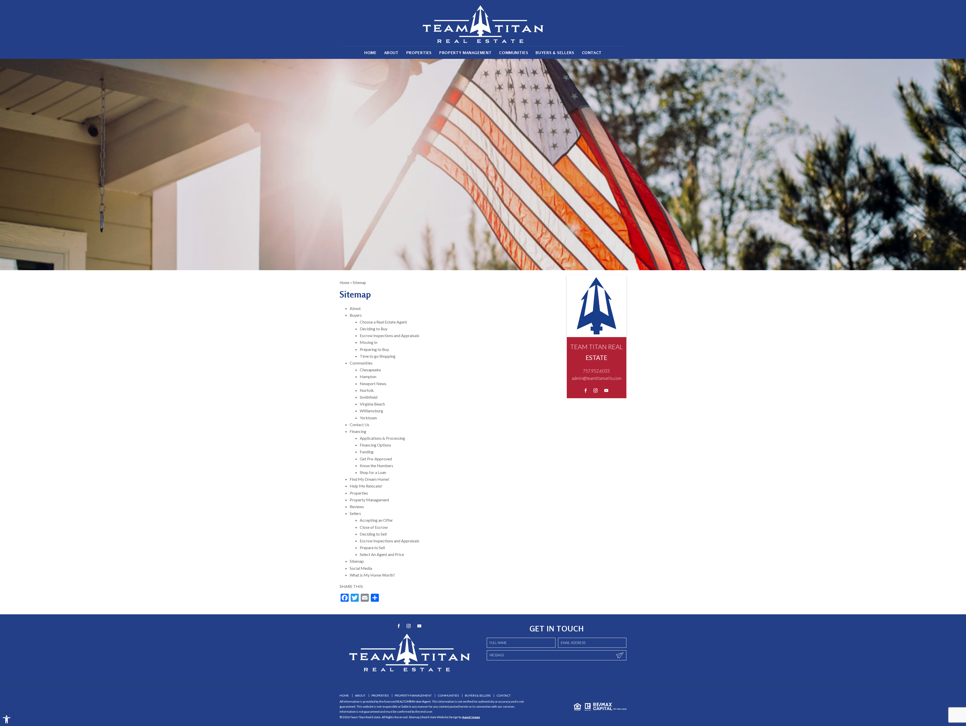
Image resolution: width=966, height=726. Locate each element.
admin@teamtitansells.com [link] (596, 378)
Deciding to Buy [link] (373, 328)
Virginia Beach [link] (372, 403)
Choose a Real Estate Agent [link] (383, 321)
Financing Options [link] (375, 444)
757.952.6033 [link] (596, 371)
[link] (6, 719)
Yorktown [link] (368, 417)
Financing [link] (358, 431)
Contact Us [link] (359, 424)
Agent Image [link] (471, 717)
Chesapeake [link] (370, 369)
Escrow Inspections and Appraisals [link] (389, 335)
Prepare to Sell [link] (372, 547)
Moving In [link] (368, 342)
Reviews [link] (357, 506)
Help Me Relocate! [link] (366, 485)
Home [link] (370, 52)
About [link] (391, 52)
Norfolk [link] (367, 390)
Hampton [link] (368, 376)
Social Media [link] (361, 568)
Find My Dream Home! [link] (369, 479)
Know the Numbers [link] (376, 465)
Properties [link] (419, 52)
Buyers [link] (356, 315)
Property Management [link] (465, 52)
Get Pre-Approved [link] (376, 458)
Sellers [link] (355, 513)
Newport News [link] (373, 383)
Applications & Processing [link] (382, 438)
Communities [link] (513, 52)
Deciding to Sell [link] (373, 534)
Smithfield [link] (368, 397)
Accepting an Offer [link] (376, 520)
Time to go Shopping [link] (377, 356)
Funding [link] (367, 451)
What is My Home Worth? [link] (372, 575)
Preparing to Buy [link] (374, 349)
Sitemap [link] (357, 561)
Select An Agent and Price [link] (382, 554)
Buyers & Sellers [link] (555, 52)
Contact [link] (592, 52)
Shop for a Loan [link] (373, 472)
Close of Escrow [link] (374, 527)
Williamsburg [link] (371, 410)
